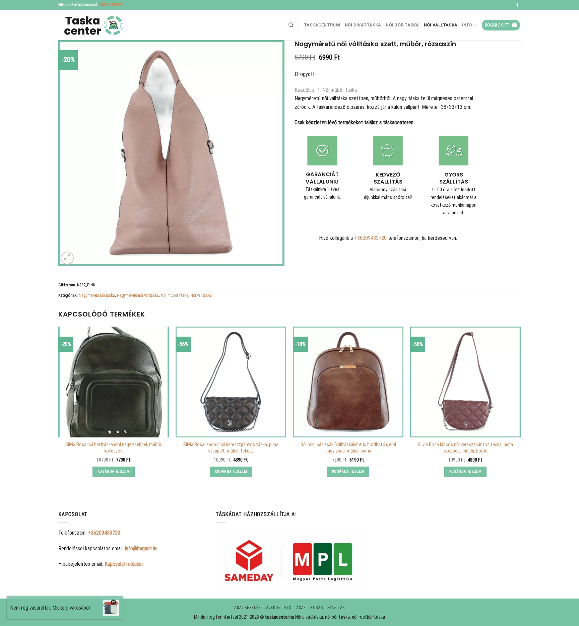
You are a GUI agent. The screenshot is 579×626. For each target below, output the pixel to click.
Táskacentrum (322, 24)
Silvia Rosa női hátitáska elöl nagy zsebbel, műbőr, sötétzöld (113, 448)
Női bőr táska (402, 24)
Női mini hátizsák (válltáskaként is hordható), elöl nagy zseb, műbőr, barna (348, 448)
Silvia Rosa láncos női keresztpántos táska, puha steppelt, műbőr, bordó (465, 448)
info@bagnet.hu (141, 548)
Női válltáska (440, 24)
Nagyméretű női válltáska (138, 295)
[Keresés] (291, 25)
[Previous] (59, 407)
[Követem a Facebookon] (517, 5)
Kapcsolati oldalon (124, 564)
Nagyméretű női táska (97, 295)
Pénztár (336, 607)
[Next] (520, 407)
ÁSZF (301, 607)
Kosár (316, 607)
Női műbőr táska (339, 90)
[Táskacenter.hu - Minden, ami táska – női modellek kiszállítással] (91, 25)
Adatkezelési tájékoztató (263, 607)
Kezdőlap (304, 90)
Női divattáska (363, 24)
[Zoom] (67, 258)
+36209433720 (111, 4)
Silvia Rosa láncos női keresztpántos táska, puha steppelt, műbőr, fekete (230, 448)
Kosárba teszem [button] (114, 471)
